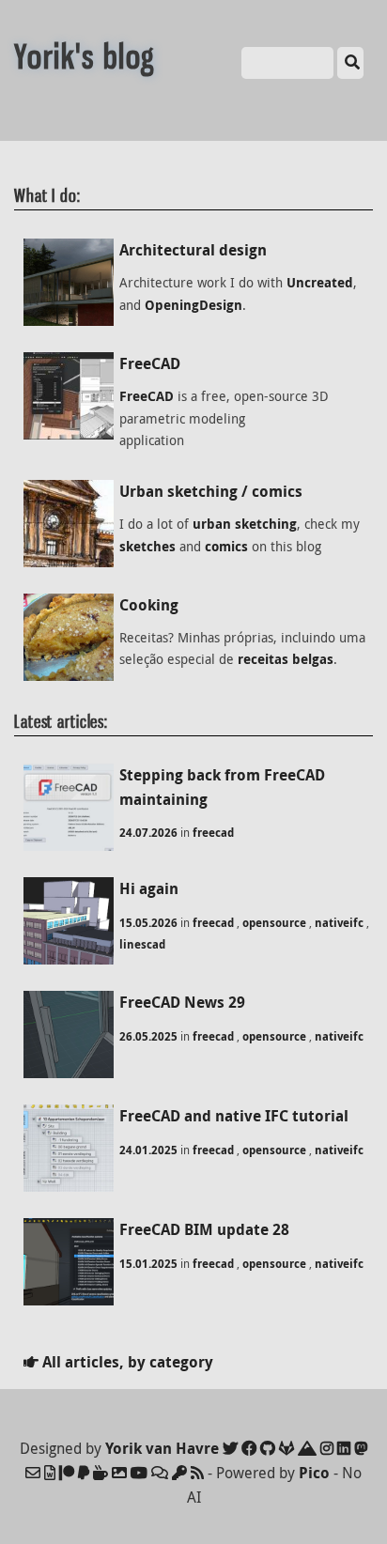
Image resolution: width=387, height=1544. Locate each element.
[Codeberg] (307, 1448)
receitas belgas (285, 659)
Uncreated (319, 282)
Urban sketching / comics (210, 491)
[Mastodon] (360, 1448)
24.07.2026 (148, 833)
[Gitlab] (286, 1448)
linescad (142, 944)
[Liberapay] (83, 1472)
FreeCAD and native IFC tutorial (233, 1115)
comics (226, 546)
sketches (147, 546)
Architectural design (193, 249)
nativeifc (339, 923)
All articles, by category (126, 1361)
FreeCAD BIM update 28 (204, 1229)
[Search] (350, 63)
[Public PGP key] (179, 1472)
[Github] (267, 1448)
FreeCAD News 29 (182, 1002)
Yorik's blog (84, 57)
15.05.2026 (148, 923)
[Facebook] (248, 1448)
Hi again (148, 888)
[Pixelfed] (119, 1472)
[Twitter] (230, 1448)
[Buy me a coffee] (100, 1472)
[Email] (32, 1472)
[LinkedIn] (343, 1448)
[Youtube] (139, 1472)
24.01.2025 (148, 1150)
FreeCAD (149, 363)
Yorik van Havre (162, 1448)
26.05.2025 (148, 1036)
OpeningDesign (193, 305)
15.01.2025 (148, 1264)
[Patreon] (66, 1472)
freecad (213, 833)
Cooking (148, 604)
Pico (314, 1472)
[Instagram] (326, 1448)
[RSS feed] (197, 1472)
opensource (274, 923)
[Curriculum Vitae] (49, 1472)
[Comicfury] (159, 1472)
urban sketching (245, 524)
